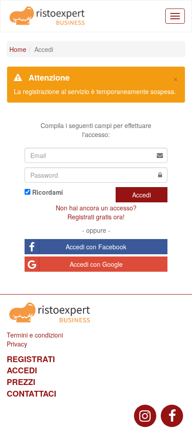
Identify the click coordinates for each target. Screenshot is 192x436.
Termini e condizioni (35, 334)
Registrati (31, 359)
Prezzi (21, 382)
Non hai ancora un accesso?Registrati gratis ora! (96, 212)
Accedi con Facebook (96, 246)
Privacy (17, 343)
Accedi (141, 194)
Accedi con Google (96, 264)
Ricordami (47, 192)
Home (17, 49)
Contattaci (31, 393)
